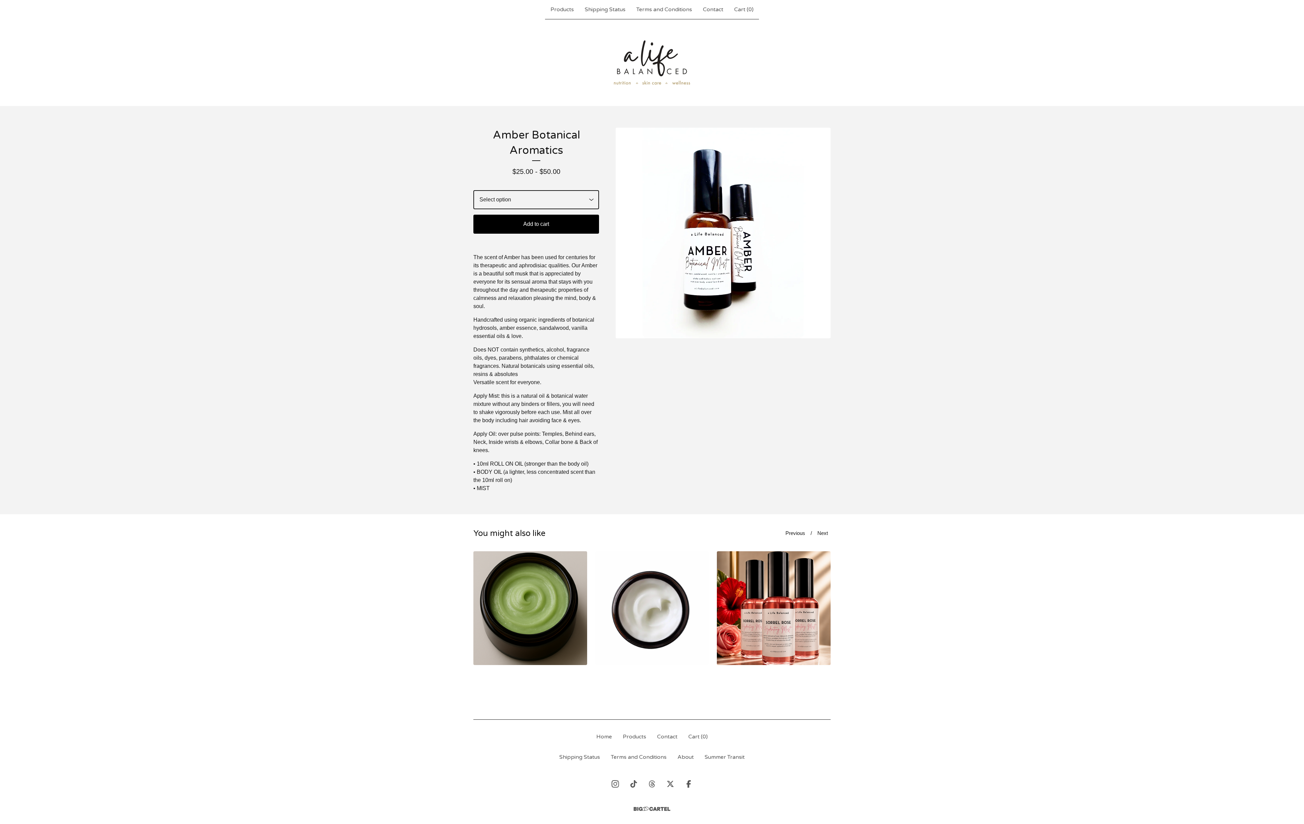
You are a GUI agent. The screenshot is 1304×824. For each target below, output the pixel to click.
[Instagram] (615, 783)
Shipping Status (605, 9)
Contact (713, 9)
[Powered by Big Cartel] (652, 809)
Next (822, 533)
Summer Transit (725, 757)
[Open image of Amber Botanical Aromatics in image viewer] (723, 233)
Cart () (744, 9)
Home (604, 736)
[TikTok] (633, 783)
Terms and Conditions (664, 9)
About (685, 757)
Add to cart (536, 224)
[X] (670, 783)
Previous (795, 533)
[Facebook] (689, 783)
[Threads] (652, 783)
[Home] (652, 62)
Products (562, 9)
